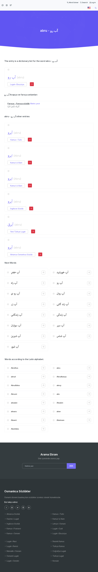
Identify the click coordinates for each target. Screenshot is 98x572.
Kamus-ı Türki (16, 140)
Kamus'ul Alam (16, 163)
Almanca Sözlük (13, 514)
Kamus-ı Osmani (13, 533)
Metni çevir (35, 103)
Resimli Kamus (58, 541)
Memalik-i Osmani (13, 551)
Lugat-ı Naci (11, 541)
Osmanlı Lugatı (12, 556)
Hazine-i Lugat (12, 519)
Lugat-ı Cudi (57, 528)
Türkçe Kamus (58, 546)
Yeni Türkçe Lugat (17, 232)
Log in (93, 2)
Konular (55, 561)
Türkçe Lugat (58, 556)
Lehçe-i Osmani (59, 524)
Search (85, 2)
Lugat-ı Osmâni (12, 561)
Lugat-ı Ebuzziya (17, 84)
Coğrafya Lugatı (59, 551)
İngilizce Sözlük (16, 209)
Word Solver (73, 2)
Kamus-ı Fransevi (13, 528)
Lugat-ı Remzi (12, 546)
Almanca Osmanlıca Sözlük (21, 254)
